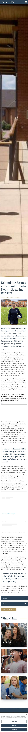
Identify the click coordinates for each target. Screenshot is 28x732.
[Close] (26, 714)
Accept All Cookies (14, 729)
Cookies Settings (14, 721)
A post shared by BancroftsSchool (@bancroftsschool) (14, 532)
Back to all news (8, 609)
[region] (14, 722)
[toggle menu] (26, 2)
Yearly (5, 604)
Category (8, 599)
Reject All (14, 725)
